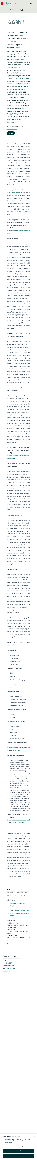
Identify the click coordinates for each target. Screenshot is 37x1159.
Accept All (18, 1155)
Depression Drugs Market (17, 903)
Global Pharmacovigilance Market (20, 911)
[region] (18, 1146)
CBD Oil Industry (24, 895)
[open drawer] (34, 3)
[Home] (8, 3)
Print (4, 960)
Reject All (18, 1151)
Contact (9, 943)
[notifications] (31, 3)
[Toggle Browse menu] (30, 9)
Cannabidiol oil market (22, 892)
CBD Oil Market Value (12, 895)
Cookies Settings (18, 1146)
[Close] (34, 1136)
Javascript (6, 971)
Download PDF (7, 963)
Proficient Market (12, 129)
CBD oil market (10, 892)
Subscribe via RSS (8, 966)
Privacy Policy (8, 1142)
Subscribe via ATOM (9, 968)
